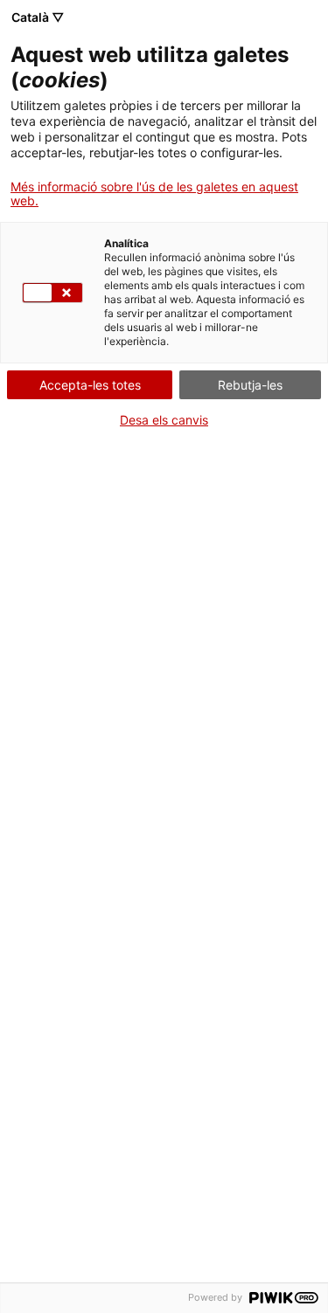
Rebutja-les (250, 384)
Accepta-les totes (90, 384)
